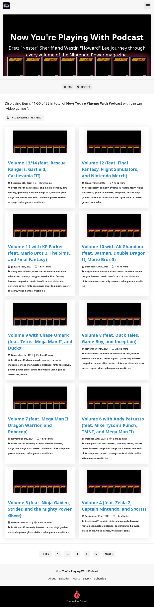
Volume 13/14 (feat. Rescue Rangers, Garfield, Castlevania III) (37, 169)
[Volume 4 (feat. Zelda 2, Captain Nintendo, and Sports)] (114, 481)
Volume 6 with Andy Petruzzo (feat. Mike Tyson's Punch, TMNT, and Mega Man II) (113, 425)
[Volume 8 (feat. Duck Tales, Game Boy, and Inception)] (114, 314)
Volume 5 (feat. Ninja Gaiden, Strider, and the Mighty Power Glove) (40, 509)
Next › (109, 554)
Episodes (64, 578)
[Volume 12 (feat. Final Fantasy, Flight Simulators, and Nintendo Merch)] (114, 142)
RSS (70, 86)
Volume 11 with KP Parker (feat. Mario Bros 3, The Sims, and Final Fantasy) (39, 253)
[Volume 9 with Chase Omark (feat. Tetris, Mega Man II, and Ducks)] (40, 314)
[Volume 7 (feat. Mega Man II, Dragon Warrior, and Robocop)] (40, 398)
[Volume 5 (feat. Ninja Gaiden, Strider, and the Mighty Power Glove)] (40, 481)
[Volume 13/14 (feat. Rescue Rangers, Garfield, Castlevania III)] (40, 142)
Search (87, 578)
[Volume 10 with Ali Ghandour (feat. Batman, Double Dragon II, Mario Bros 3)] (114, 225)
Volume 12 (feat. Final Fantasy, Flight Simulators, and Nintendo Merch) (110, 169)
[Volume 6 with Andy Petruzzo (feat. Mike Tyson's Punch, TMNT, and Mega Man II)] (114, 398)
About (52, 578)
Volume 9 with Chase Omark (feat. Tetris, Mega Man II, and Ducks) (40, 341)
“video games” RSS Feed (26, 117)
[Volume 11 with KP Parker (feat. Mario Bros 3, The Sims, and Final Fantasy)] (40, 225)
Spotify (85, 86)
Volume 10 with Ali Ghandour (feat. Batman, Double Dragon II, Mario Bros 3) (114, 253)
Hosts (76, 578)
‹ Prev (45, 554)
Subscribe (100, 578)
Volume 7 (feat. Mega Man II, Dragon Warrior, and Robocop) (39, 425)
